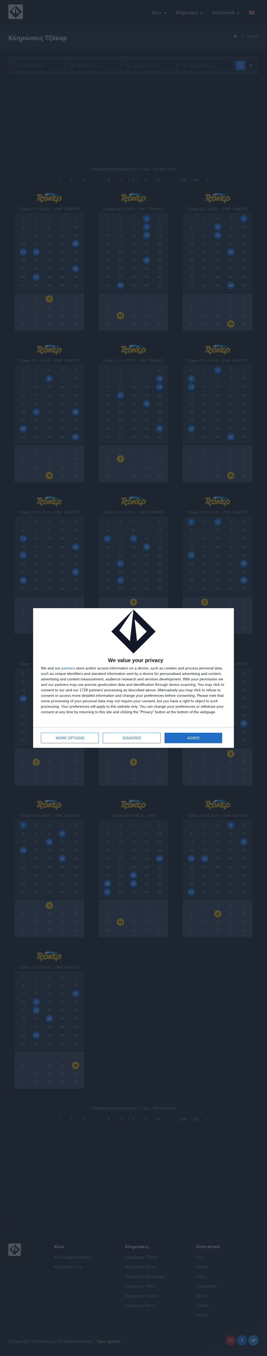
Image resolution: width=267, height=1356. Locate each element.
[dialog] (133, 678)
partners (68, 668)
